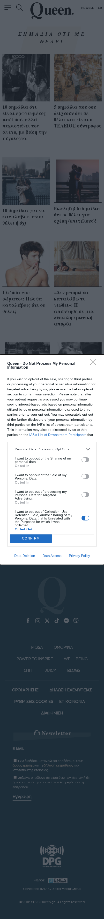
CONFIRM (31, 538)
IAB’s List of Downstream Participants (57, 435)
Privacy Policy (79, 556)
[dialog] (52, 459)
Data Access (52, 556)
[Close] (94, 363)
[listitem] (52, 449)
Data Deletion (24, 556)
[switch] (85, 459)
